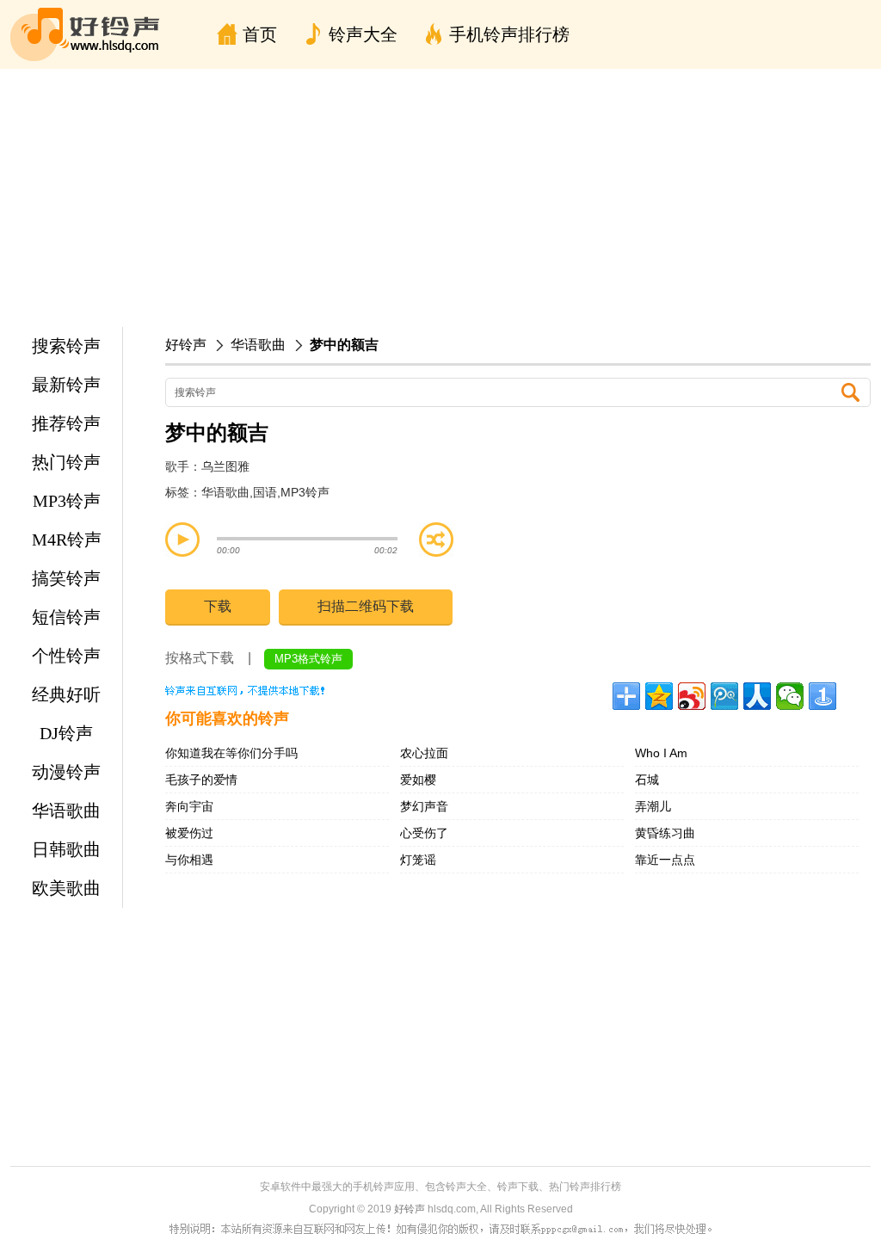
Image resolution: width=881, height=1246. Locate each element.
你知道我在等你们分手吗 (231, 753)
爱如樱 (418, 779)
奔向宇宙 (189, 806)
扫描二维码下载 (365, 606)
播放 (182, 539)
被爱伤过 (189, 833)
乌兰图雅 (225, 466)
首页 (260, 34)
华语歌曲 (258, 344)
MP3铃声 (305, 492)
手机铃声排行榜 (509, 34)
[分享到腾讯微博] (724, 696)
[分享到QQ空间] (659, 696)
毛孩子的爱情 (201, 779)
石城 (647, 779)
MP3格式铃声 (308, 658)
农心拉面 (424, 753)
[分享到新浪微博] (691, 696)
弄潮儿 (653, 806)
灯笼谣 (418, 860)
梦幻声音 (424, 806)
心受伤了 (424, 833)
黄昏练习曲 (665, 833)
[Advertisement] (440, 197)
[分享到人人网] (757, 696)
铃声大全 (363, 34)
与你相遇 (189, 860)
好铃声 (185, 344)
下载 (217, 606)
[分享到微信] (790, 696)
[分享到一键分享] (822, 696)
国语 (265, 492)
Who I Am (661, 753)
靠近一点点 (665, 860)
